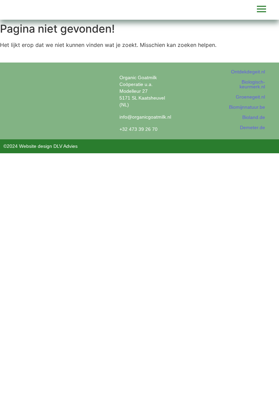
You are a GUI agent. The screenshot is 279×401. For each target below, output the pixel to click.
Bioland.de (253, 117)
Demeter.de (252, 127)
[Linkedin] (199, 77)
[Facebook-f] (187, 77)
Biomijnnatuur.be (247, 107)
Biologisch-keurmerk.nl (252, 84)
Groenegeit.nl (250, 97)
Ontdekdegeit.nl (248, 71)
